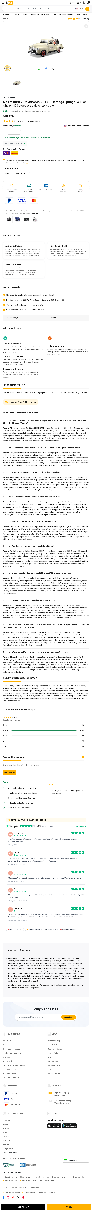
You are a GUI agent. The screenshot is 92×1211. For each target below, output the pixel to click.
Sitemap (6, 1057)
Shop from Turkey (29, 1180)
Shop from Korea (79, 1177)
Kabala (6, 1144)
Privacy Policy (29, 1192)
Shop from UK (25, 1177)
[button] (73, 2)
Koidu (5, 1132)
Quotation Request (11, 1049)
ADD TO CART (23, 1207)
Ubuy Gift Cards (54, 1065)
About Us (7, 1041)
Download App (53, 1041)
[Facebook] (5, 1197)
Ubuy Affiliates (53, 1073)
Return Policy (53, 1053)
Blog (49, 1069)
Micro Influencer (10, 1073)
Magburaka (8, 1149)
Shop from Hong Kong (60, 1177)
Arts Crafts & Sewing (21, 14)
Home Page (7, 14)
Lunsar (6, 1136)
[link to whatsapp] (39, 69)
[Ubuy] (9, 2)
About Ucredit (53, 1061)
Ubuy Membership (11, 1077)
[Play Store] (69, 1126)
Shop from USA (11, 1177)
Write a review (9, 772)
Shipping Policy (9, 1069)
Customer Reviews (55, 1049)
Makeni (6, 1128)
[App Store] (54, 1126)
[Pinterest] (24, 1197)
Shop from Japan (42, 1177)
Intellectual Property (12, 1053)
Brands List (52, 1045)
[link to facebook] (46, 69)
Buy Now (35, 213)
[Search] (87, 9)
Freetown (7, 1120)
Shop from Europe (46, 1180)
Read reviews (79, 826)
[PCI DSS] (8, 1165)
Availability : (8, 126)
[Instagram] (9, 1197)
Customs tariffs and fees (14, 1065)
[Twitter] (19, 1197)
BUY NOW (68, 1207)
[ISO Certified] (26, 1165)
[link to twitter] (53, 69)
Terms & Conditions (12, 1192)
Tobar (5, 19)
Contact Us (8, 1045)
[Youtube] (14, 1197)
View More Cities (10, 1153)
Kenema (6, 1124)
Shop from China (11, 1180)
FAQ (49, 1057)
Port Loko (7, 1140)
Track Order (8, 1061)
